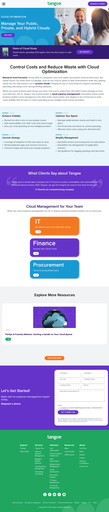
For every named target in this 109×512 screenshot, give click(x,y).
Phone (86, 385)
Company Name (90, 379)
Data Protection (17, 502)
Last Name (88, 373)
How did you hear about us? (70, 391)
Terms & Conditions (49, 502)
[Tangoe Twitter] (59, 494)
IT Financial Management (54, 487)
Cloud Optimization (54, 471)
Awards (82, 455)
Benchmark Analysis (54, 476)
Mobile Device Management (55, 465)
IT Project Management (54, 481)
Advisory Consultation (84, 462)
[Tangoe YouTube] (64, 494)
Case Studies (69, 451)
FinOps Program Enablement (55, 455)
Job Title (63, 379)
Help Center (24, 451)
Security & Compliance (32, 502)
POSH (95, 502)
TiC (89, 502)
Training (23, 448)
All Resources (70, 455)
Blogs (67, 448)
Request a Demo (97, 4)
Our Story (82, 448)
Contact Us (83, 466)
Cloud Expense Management (40, 467)
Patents (76, 502)
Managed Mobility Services (38, 461)
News (81, 451)
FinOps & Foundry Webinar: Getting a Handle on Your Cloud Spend (38, 334)
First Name (64, 373)
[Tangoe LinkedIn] (54, 494)
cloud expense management (66, 94)
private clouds (43, 84)
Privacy (84, 502)
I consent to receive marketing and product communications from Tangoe (81, 408)
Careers (82, 458)
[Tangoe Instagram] (50, 494)
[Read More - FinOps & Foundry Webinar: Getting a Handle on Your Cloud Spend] (8, 339)
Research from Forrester (15, 78)
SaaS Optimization (54, 460)
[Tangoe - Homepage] (54, 4)
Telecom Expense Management (39, 454)
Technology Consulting (39, 473)
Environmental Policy (65, 502)
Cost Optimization (54, 449)
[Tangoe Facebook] (45, 494)
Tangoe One (39, 448)
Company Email (65, 385)
